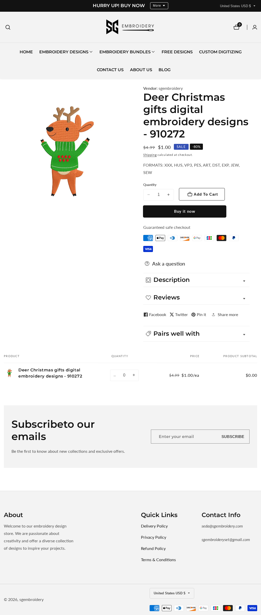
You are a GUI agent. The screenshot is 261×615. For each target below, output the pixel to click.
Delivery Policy (154, 525)
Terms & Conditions (158, 559)
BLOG (165, 69)
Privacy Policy (153, 537)
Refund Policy (153, 548)
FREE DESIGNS (177, 51)
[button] (63, 52)
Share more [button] (228, 314)
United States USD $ (236, 6)
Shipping (150, 155)
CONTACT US (110, 69)
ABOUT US (141, 69)
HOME (26, 51)
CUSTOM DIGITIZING (220, 51)
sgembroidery (171, 88)
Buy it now (184, 211)
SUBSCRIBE (232, 436)
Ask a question (168, 263)
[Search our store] (8, 27)
